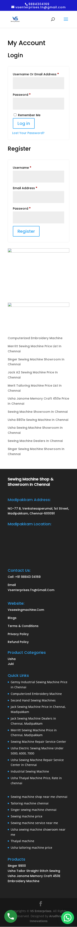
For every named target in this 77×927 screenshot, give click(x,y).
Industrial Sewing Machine (30, 771)
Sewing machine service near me (34, 823)
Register (26, 231)
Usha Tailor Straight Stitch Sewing (34, 871)
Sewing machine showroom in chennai (38, 412)
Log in (24, 123)
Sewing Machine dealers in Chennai (35, 441)
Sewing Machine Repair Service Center (38, 742)
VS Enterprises (40, 911)
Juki (11, 664)
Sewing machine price (26, 816)
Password (28, 94)
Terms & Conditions (23, 626)
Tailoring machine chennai (30, 803)
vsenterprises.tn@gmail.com (31, 590)
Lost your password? (28, 133)
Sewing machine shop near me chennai (39, 797)
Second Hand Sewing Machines (33, 700)
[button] (67, 917)
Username (29, 167)
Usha (12, 659)
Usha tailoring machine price (31, 848)
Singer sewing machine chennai (33, 810)
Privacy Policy (18, 634)
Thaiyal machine (22, 841)
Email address (32, 188)
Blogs (12, 618)
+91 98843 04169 (28, 577)
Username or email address (38, 74)
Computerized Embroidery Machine (35, 338)
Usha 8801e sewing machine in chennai (38, 420)
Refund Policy (18, 642)
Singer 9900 (17, 866)
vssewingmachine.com (26, 610)
